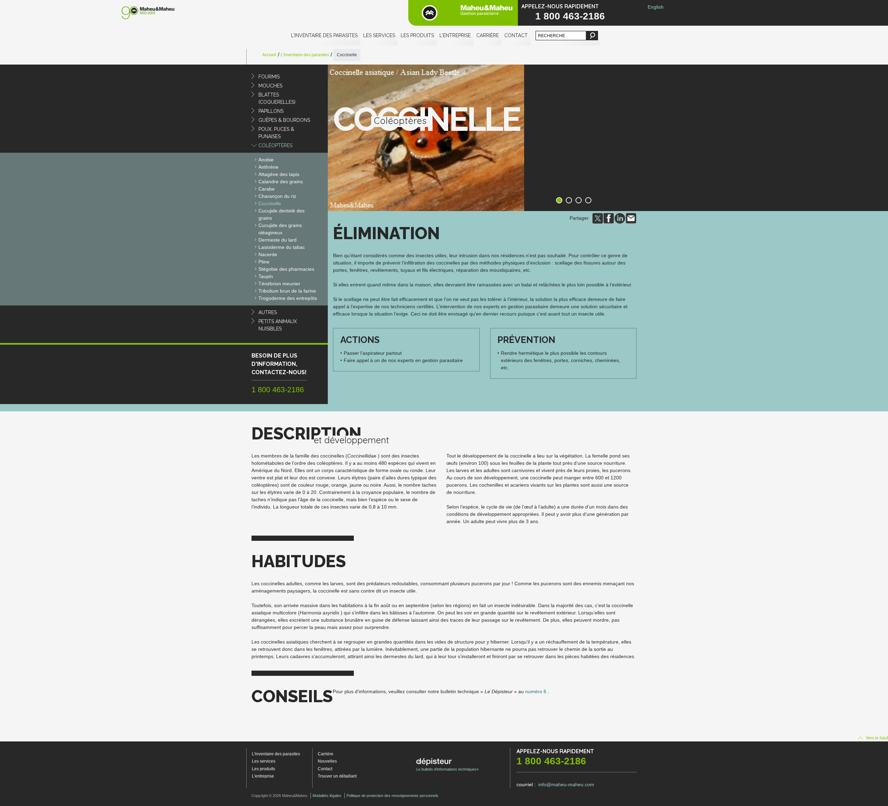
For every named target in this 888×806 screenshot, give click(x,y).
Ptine (264, 262)
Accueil (269, 54)
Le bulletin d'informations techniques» (447, 769)
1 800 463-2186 (570, 16)
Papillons (270, 111)
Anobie (266, 159)
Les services (379, 35)
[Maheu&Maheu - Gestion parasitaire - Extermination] (463, 13)
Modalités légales (327, 796)
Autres (267, 312)
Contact (516, 35)
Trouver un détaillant (337, 776)
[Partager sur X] (597, 217)
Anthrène (268, 167)
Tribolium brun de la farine (287, 291)
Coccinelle (269, 203)
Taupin (265, 276)
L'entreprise (455, 35)
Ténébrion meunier (279, 283)
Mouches (270, 86)
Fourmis (269, 76)
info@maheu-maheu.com (566, 784)
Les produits (417, 35)
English (656, 7)
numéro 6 (535, 691)
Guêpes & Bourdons (284, 120)
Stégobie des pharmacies (286, 269)
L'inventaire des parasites (324, 35)
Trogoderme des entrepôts (287, 298)
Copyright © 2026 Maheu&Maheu (279, 796)
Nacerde (267, 254)
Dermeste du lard (277, 240)
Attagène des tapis (278, 174)
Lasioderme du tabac (281, 247)
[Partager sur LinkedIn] (620, 217)
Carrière (487, 35)
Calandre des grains (280, 181)
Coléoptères (275, 145)
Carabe (266, 189)
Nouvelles (327, 761)
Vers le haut (876, 738)
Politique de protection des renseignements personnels (392, 796)
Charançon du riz (277, 196)
